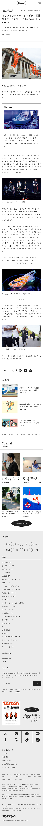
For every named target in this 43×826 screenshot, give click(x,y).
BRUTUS (9, 774)
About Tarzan (6, 760)
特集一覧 (5, 757)
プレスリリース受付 (8, 768)
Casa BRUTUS (17, 774)
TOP (3, 434)
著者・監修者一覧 (7, 750)
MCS (34, 777)
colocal (12, 777)
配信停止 (18, 691)
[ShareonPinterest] (30, 370)
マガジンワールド (12, 779)
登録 (37, 683)
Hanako (39, 774)
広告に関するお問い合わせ (10, 764)
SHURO (4, 779)
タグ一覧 (5, 753)
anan (3, 774)
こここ (39, 777)
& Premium (5, 777)
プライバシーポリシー (24, 779)
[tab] (19, 299)
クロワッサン (26, 774)
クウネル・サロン (20, 777)
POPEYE (29, 777)
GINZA (33, 774)
